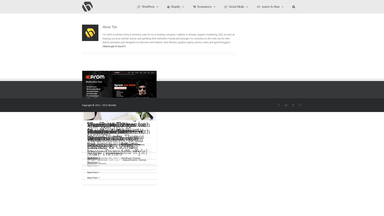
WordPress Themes (96, 148)
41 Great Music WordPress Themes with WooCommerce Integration (118, 128)
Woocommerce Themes (132, 144)
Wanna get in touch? (114, 46)
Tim (92, 144)
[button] (293, 7)
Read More (92, 172)
